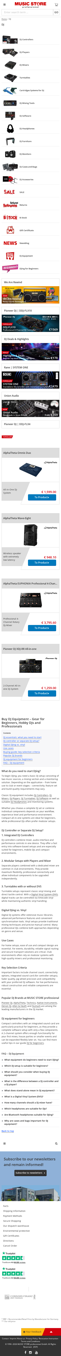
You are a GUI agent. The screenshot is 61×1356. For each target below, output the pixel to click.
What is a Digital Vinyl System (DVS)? (23, 1096)
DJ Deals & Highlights (16, 339)
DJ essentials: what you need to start (22, 737)
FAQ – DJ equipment (13, 762)
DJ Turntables (28, 798)
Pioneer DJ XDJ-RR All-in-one (19, 649)
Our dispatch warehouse (16, 1225)
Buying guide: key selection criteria (21, 751)
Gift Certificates (11, 1235)
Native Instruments (47, 1002)
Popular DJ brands (12, 755)
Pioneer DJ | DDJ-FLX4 (17, 424)
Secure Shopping (12, 1220)
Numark (36, 1006)
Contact (5, 1338)
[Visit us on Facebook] (25, 1352)
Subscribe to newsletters (29, 1172)
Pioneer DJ (7, 1002)
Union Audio (11, 395)
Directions (8, 1240)
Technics (31, 1002)
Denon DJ (6, 1006)
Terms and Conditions (30, 1341)
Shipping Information (14, 1210)
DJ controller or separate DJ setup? (21, 740)
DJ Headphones (19, 801)
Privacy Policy (32, 1338)
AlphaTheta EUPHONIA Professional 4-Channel (31, 583)
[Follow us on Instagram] (30, 1352)
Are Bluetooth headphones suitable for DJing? (28, 1114)
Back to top (8, 1131)
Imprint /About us (17, 1338)
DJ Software (42, 798)
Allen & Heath (19, 1006)
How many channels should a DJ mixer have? (28, 1102)
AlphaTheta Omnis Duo (17, 453)
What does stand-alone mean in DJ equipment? (29, 1090)
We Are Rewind (13, 282)
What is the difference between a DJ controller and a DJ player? (31, 1083)
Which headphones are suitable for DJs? (25, 1108)
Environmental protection (16, 1230)
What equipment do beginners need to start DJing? (31, 1059)
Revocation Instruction (48, 1338)
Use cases (8, 748)
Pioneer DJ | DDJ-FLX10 (18, 310)
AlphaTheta (19, 1002)
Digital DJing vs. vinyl (14, 744)
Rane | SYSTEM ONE (16, 367)
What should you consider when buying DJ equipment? (27, 1073)
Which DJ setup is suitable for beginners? (26, 1065)
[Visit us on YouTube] (36, 1352)
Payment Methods (12, 1215)
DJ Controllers (41, 795)
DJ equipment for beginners (18, 759)
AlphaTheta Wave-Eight (17, 518)
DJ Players (15, 798)
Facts (5, 1205)
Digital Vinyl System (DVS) (44, 894)
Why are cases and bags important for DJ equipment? (26, 1122)
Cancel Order (10, 1245)
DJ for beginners (35, 1042)
